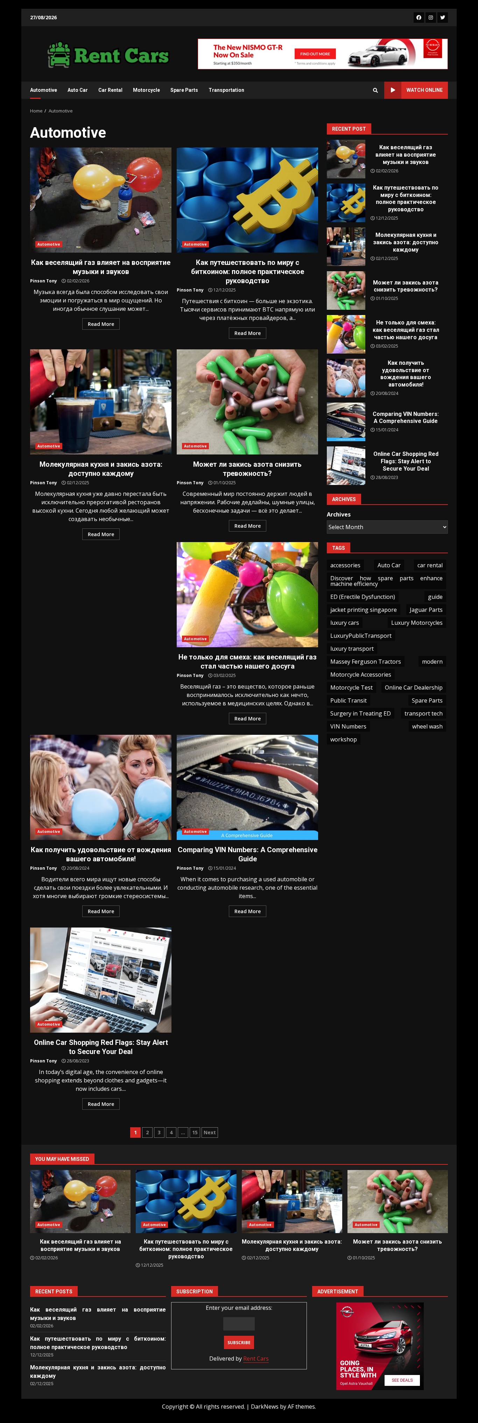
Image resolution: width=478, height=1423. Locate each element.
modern (432, 661)
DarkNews (265, 1406)
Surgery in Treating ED (360, 713)
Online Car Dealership (414, 687)
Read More (101, 324)
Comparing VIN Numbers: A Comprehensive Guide (247, 787)
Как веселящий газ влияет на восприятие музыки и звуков (100, 200)
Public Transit (348, 700)
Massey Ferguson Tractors (365, 661)
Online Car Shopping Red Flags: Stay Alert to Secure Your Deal (100, 980)
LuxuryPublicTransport (361, 635)
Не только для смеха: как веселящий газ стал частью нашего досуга (247, 594)
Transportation (226, 90)
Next (210, 1132)
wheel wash (427, 726)
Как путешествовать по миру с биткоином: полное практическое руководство (247, 200)
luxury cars (344, 623)
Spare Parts (184, 90)
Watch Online (425, 90)
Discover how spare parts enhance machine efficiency (386, 581)
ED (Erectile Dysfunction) (362, 597)
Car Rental (110, 90)
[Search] (375, 90)
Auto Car (78, 90)
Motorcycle (146, 90)
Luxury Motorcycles (417, 623)
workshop (343, 739)
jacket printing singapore (363, 610)
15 (195, 1132)
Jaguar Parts (426, 610)
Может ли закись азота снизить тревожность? (247, 401)
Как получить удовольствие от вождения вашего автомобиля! (100, 787)
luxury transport (352, 648)
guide (435, 597)
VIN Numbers (348, 726)
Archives (339, 514)
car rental (430, 565)
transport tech (424, 713)
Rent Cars (256, 1358)
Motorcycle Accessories (360, 674)
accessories (345, 565)
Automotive (43, 90)
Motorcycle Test (351, 687)
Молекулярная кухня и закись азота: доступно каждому (100, 401)
